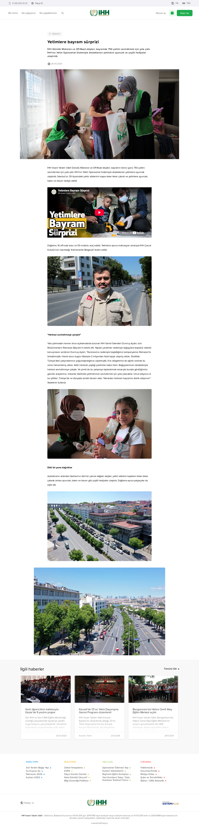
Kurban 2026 (33, 777)
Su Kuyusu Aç (33, 770)
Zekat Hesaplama (73, 767)
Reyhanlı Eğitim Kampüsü (115, 774)
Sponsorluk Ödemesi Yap (115, 767)
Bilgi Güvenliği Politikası (76, 780)
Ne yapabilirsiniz (48, 13)
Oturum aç (161, 13)
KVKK (67, 770)
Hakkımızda (147, 767)
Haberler (56, 33)
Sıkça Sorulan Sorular (75, 774)
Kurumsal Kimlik (149, 770)
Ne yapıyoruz (29, 13)
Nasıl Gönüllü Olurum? (75, 777)
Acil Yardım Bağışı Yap (37, 767)
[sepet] (172, 13)
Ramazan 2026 (34, 774)
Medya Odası (147, 774)
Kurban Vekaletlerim (112, 770)
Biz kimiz (13, 13)
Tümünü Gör (170, 668)
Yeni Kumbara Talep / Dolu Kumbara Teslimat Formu (116, 778)
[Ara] (62, 13)
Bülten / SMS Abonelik (152, 780)
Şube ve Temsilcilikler (152, 777)
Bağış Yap (184, 13)
